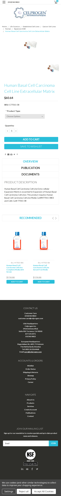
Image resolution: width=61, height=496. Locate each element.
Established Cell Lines (31, 27)
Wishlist (30, 366)
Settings (8, 491)
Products (30, 403)
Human (8, 29)
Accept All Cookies (44, 491)
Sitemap (30, 376)
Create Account (30, 410)
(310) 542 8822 (13, 2)
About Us (30, 400)
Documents (30, 174)
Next (56, 218)
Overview (30, 161)
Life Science (15, 27)
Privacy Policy (30, 379)
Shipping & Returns (30, 372)
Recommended (30, 218)
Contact (30, 416)
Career (30, 382)
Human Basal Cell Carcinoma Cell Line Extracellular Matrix (27, 31)
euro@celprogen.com (33, 352)
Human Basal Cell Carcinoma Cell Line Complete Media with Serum (15, 268)
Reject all (24, 491)
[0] (54, 2)
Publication (30, 168)
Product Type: (13, 111)
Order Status (30, 369)
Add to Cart (17, 282)
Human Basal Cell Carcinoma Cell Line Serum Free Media (41, 267)
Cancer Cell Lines (49, 27)
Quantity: (9, 125)
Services (30, 406)
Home (4, 27)
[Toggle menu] (4, 4)
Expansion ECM (20, 29)
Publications (30, 413)
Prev (53, 218)
